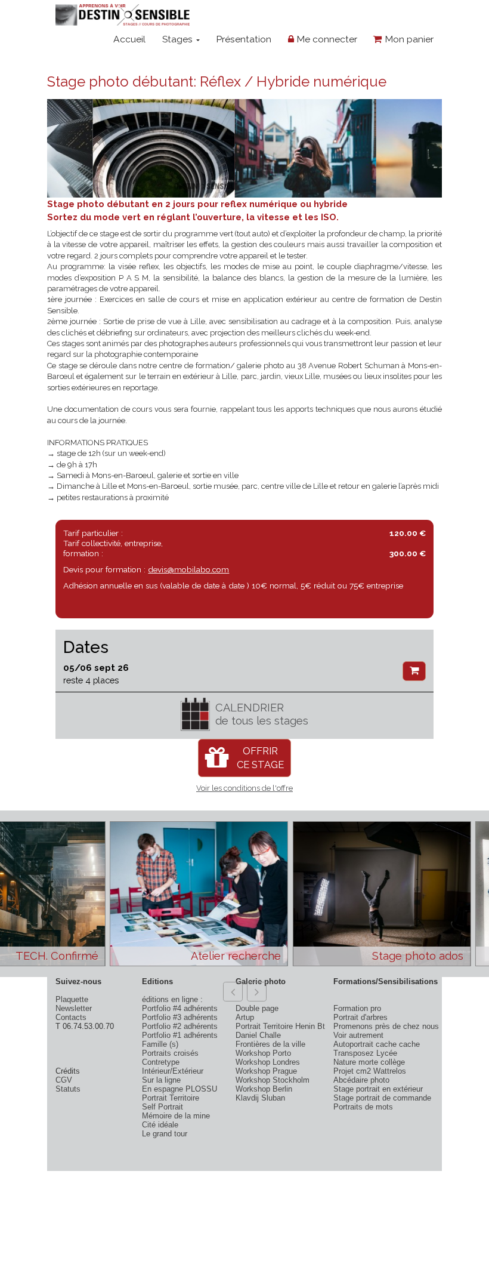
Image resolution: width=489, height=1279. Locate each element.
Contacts (70, 1017)
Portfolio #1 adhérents (180, 1035)
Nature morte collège (369, 1062)
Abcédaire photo (361, 1079)
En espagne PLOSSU (179, 1088)
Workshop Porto (263, 1053)
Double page (257, 1008)
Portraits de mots (363, 1106)
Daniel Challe (258, 1035)
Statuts (68, 1088)
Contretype (160, 1062)
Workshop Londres (268, 1062)
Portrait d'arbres (360, 1017)
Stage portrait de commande (382, 1097)
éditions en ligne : (172, 999)
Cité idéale (160, 1124)
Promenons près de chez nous (386, 1026)
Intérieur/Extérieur (172, 1071)
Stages (178, 39)
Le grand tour (164, 1133)
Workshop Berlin (264, 1088)
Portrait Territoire (170, 1097)
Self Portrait (162, 1106)
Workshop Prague (266, 1071)
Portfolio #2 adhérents (180, 1026)
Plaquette (71, 999)
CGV (63, 1079)
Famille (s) (160, 1044)
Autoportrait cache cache (376, 1044)
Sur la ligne (161, 1079)
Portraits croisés (170, 1053)
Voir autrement (358, 1035)
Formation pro (357, 1008)
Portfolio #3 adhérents (180, 1017)
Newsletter (73, 1008)
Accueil (129, 39)
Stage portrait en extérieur (378, 1088)
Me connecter (325, 39)
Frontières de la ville (270, 1044)
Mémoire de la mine (176, 1115)
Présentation (243, 39)
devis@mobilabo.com (188, 569)
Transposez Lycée (365, 1053)
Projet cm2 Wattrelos (369, 1071)
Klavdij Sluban (260, 1097)
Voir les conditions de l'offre (244, 788)
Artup (245, 1017)
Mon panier (408, 39)
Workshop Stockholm (273, 1079)
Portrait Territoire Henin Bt (280, 1026)
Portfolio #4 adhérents (180, 1008)
